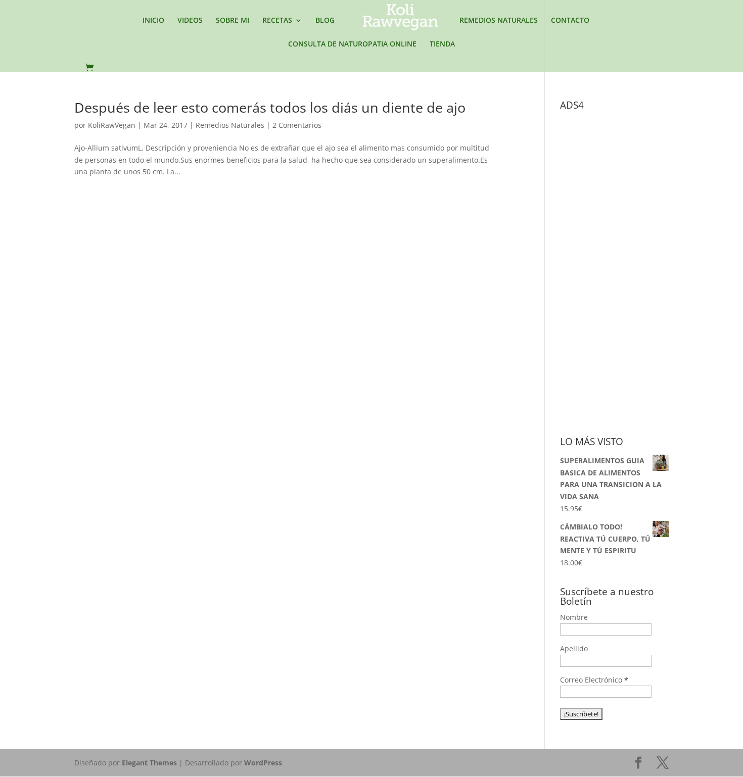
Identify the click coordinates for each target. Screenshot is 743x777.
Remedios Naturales (230, 125)
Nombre (574, 617)
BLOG (325, 21)
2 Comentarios (296, 125)
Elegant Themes (149, 762)
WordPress (263, 762)
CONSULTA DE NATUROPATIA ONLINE (352, 44)
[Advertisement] (636, 266)
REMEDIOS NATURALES (498, 21)
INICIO (153, 21)
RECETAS (277, 21)
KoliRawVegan (111, 125)
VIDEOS (190, 21)
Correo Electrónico (594, 680)
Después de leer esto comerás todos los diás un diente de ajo (270, 107)
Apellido (574, 648)
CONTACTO (570, 21)
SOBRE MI (232, 21)
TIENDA (442, 44)
